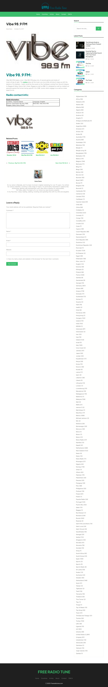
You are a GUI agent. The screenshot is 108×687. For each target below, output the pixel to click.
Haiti (77, 304)
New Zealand (80, 450)
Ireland (78, 340)
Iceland (78, 321)
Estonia (78, 267)
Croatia (78, 223)
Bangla (78, 148)
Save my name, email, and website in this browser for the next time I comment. (33, 259)
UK (77, 629)
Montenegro (80, 426)
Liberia (78, 380)
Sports (78, 561)
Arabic (78, 123)
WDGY (88, 72)
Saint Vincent (80, 529)
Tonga (78, 605)
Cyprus (78, 229)
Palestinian (79, 478)
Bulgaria (78, 185)
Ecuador (78, 250)
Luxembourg (80, 388)
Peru (77, 486)
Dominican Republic (82, 245)
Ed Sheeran (79, 253)
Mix (77, 421)
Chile (77, 204)
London (78, 386)
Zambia (78, 653)
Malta (78, 405)
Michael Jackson (81, 418)
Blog (77, 167)
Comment (10, 210)
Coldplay (79, 210)
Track (78, 613)
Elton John (79, 261)
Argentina (79, 126)
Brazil (78, 180)
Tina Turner (79, 599)
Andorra (78, 115)
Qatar (78, 507)
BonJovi (78, 175)
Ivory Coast (79, 348)
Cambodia (79, 191)
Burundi (78, 188)
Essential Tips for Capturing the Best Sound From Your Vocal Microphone (94, 53)
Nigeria (78, 464)
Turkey (78, 621)
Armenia (78, 129)
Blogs (78, 169)
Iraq (77, 337)
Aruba (78, 134)
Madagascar (80, 394)
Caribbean (79, 199)
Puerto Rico (80, 505)
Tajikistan (79, 588)
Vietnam (78, 648)
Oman (78, 469)
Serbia (78, 537)
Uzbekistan (79, 640)
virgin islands (80, 651)
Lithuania (79, 383)
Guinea (78, 299)
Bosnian (78, 177)
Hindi (77, 310)
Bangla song (80, 150)
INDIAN (78, 326)
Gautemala (79, 280)
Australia (79, 137)
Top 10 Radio (80, 607)
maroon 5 (79, 407)
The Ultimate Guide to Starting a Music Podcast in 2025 (93, 44)
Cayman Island (81, 202)
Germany (79, 286)
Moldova (79, 423)
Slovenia (79, 545)
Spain (78, 559)
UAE (77, 624)
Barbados (79, 156)
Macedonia (79, 391)
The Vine (88, 63)
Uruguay (79, 637)
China (78, 207)
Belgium (78, 161)
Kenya (78, 361)
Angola (78, 118)
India (77, 323)
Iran (77, 334)
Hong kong (79, 315)
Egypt (78, 256)
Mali (77, 402)
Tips (77, 602)
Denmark (79, 234)
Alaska (78, 104)
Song (77, 551)
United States (80, 634)
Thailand (79, 597)
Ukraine (78, 632)
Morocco (79, 429)
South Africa (80, 553)
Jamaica (78, 350)
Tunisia (78, 618)
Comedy (78, 215)
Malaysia (79, 399)
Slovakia (78, 542)
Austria (78, 140)
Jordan (78, 356)
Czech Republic (81, 231)
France (78, 275)
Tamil (77, 591)
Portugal (79, 502)
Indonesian (79, 332)
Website (8, 250)
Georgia (78, 283)
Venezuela (79, 642)
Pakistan (79, 475)
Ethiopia (78, 269)
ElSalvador (79, 259)
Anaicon (78, 112)
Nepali (78, 445)
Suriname (79, 575)
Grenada (79, 294)
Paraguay (79, 483)
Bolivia (78, 172)
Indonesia (79, 329)
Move (78, 432)
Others (78, 472)
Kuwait (78, 369)
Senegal (78, 534)
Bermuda (79, 164)
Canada (78, 196)
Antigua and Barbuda (83, 121)
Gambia (78, 277)
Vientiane (79, 645)
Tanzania (79, 594)
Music (78, 434)
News (78, 453)
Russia (78, 518)
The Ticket (89, 80)
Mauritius (79, 413)
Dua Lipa (79, 248)
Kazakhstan (80, 359)
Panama (78, 480)
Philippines (79, 488)
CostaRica (79, 221)
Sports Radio (80, 567)
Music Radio (80, 440)
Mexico (78, 415)
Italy (77, 345)
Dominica (79, 242)
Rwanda (78, 521)
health (78, 307)
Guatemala (79, 296)
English (78, 264)
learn (77, 375)
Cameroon (79, 194)
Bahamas (79, 145)
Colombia (79, 213)
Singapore (79, 540)
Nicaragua (79, 461)
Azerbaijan (79, 142)
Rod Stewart (80, 513)
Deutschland (80, 237)
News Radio (80, 459)
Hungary (79, 318)
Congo (78, 218)
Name (8, 231)
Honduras (79, 313)
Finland (78, 272)
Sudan (78, 572)
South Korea (80, 556)
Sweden (78, 578)
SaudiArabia (80, 532)
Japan (78, 353)
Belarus (78, 158)
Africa (78, 99)
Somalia (78, 548)
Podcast (78, 491)
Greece (78, 291)
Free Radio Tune (54, 671)
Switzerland (80, 580)
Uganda (78, 626)
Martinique (79, 410)
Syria (77, 583)
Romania (79, 515)
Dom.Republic (80, 240)
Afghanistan (80, 96)
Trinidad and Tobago (82, 615)
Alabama (79, 102)
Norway (78, 467)
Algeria (78, 110)
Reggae (78, 510)
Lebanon (79, 377)
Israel (77, 342)
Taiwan (78, 586)
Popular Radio (80, 499)
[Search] (98, 29)
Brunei (78, 183)
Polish (78, 496)
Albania (78, 107)
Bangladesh (80, 153)
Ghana (78, 288)
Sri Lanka (79, 569)
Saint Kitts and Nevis (83, 524)
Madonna (79, 396)
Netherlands (80, 448)
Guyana (78, 302)
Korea (78, 364)
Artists (78, 131)
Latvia (78, 372)
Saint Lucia (79, 526)
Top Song (79, 610)
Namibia (78, 442)
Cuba (77, 226)
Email (8, 240)
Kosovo (78, 367)
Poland (78, 494)
